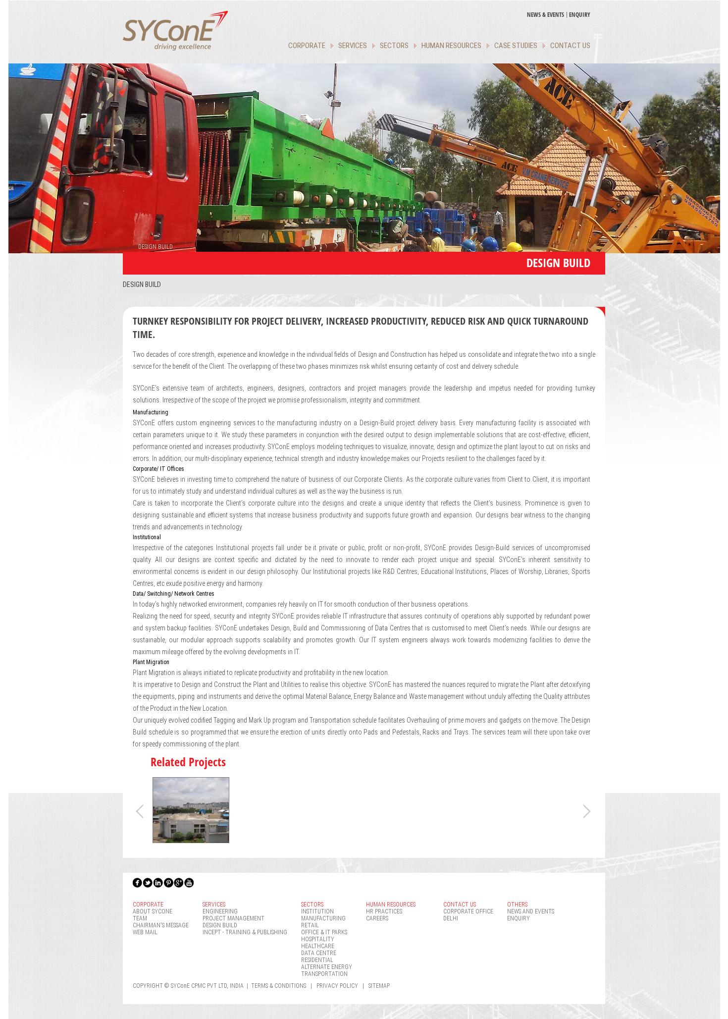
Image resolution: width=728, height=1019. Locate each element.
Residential (317, 960)
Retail (310, 925)
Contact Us (570, 45)
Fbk (138, 882)
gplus (179, 882)
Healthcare (317, 946)
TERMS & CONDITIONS (278, 985)
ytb (190, 882)
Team (140, 918)
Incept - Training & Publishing (245, 932)
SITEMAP (379, 985)
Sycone (175, 31)
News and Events (530, 911)
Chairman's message (161, 925)
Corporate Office (468, 911)
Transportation (324, 973)
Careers (377, 918)
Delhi (450, 918)
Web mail (145, 932)
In (158, 882)
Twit (148, 882)
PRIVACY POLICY (337, 985)
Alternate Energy (326, 966)
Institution (317, 911)
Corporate (306, 45)
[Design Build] (191, 841)
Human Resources (451, 45)
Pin (169, 882)
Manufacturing (323, 918)
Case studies (515, 45)
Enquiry (579, 14)
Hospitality (317, 939)
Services (352, 45)
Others (517, 904)
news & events (545, 14)
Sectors (394, 45)
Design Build (142, 284)
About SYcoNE (152, 911)
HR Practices (384, 911)
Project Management (233, 918)
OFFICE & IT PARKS (324, 932)
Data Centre (318, 953)
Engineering (220, 911)
